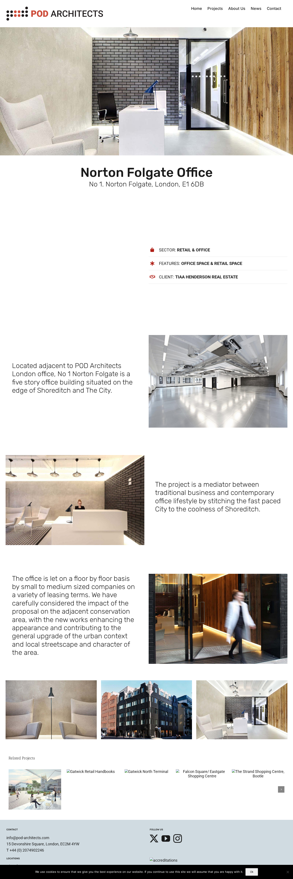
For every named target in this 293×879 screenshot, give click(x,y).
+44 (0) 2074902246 (27, 814)
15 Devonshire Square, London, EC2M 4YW (42, 808)
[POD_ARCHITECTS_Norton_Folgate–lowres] (51, 682)
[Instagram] (177, 802)
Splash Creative (54, 843)
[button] (12, 771)
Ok (251, 871)
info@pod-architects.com (27, 802)
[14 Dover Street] (258, 771)
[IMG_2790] (218, 337)
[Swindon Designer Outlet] (90, 771)
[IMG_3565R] (146, 682)
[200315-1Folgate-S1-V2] (241, 682)
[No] (287, 872)
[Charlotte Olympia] (202, 771)
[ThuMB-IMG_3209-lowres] (218, 575)
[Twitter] (154, 802)
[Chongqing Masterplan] (35, 771)
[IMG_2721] (75, 457)
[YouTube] (166, 802)
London (15, 830)
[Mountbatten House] (146, 771)
